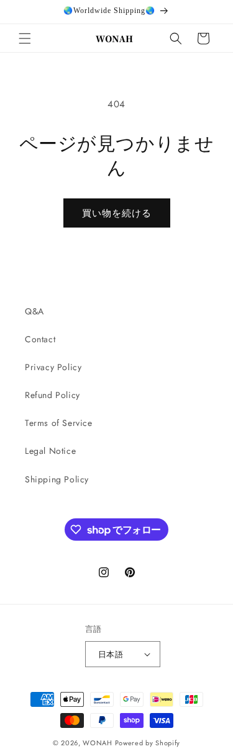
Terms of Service (59, 423)
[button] (25, 38)
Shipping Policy (57, 479)
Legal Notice (50, 451)
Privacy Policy (53, 367)
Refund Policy (52, 395)
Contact (40, 339)
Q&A (34, 311)
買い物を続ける (117, 213)
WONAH (97, 743)
